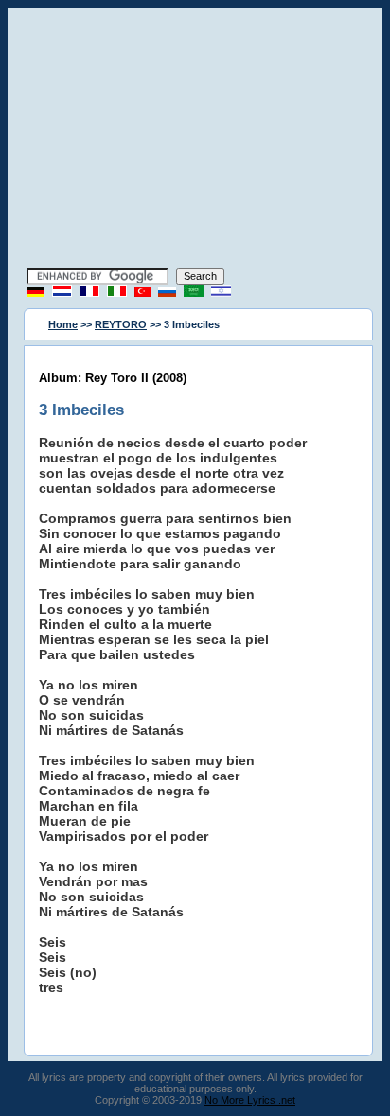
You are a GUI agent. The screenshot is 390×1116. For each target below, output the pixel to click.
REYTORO (121, 324)
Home (63, 324)
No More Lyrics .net (249, 1100)
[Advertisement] (195, 140)
